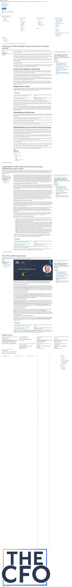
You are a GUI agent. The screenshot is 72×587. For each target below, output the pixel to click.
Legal (57, 24)
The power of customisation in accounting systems (42, 95)
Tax (21, 30)
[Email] (14, 151)
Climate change (23, 21)
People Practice (6, 182)
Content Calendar (6, 20)
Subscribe (4, 8)
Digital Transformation (5, 3)
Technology (40, 25)
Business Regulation (7, 180)
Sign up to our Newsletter (4, 0)
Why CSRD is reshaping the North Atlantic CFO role (61, 337)
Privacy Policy (58, 34)
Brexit (22, 20)
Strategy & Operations (5, 4)
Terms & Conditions (59, 33)
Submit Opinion (58, 30)
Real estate (57, 26)
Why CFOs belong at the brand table (7, 349)
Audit (22, 19)
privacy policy (43, 1)
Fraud (22, 26)
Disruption (22, 23)
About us (57, 29)
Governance (58, 22)
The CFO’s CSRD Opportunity (24, 336)
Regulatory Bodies (7, 267)
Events (5, 18)
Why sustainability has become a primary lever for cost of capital (44, 337)
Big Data (40, 20)
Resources (5, 19)
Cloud (39, 21)
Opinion (38, 28)
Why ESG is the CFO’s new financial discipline (44, 343)
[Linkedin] (16, 151)
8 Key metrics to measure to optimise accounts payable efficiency (22, 98)
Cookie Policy (58, 35)
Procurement (58, 25)
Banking (57, 72)
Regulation (23, 29)
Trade (22, 31)
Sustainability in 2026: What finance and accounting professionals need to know (10, 337)
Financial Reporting (59, 21)
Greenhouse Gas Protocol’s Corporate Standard (22, 107)
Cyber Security (41, 22)
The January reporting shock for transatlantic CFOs (27, 343)
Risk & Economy (4, 2)
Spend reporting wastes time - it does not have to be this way (43, 98)
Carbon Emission (18, 155)
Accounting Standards (7, 264)
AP (56, 63)
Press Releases (4, 5)
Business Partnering (59, 19)
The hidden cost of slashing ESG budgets (60, 343)
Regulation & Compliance (19, 159)
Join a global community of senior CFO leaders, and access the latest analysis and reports (62, 52)
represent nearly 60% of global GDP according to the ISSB (35, 198)
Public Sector (23, 28)
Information (56, 28)
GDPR (40, 23)
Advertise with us (4, 6)
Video (57, 31)
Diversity (22, 24)
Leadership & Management (60, 23)
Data (16, 156)
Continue (46, 1)
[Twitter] (18, 151)
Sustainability (17, 160)
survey (18, 58)
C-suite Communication (59, 20)
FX (21, 27)
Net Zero (16, 158)
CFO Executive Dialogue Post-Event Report (62, 32)
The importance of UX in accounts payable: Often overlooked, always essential (23, 95)
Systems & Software (42, 24)
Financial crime (23, 25)
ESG (4, 55)
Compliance (23, 22)
